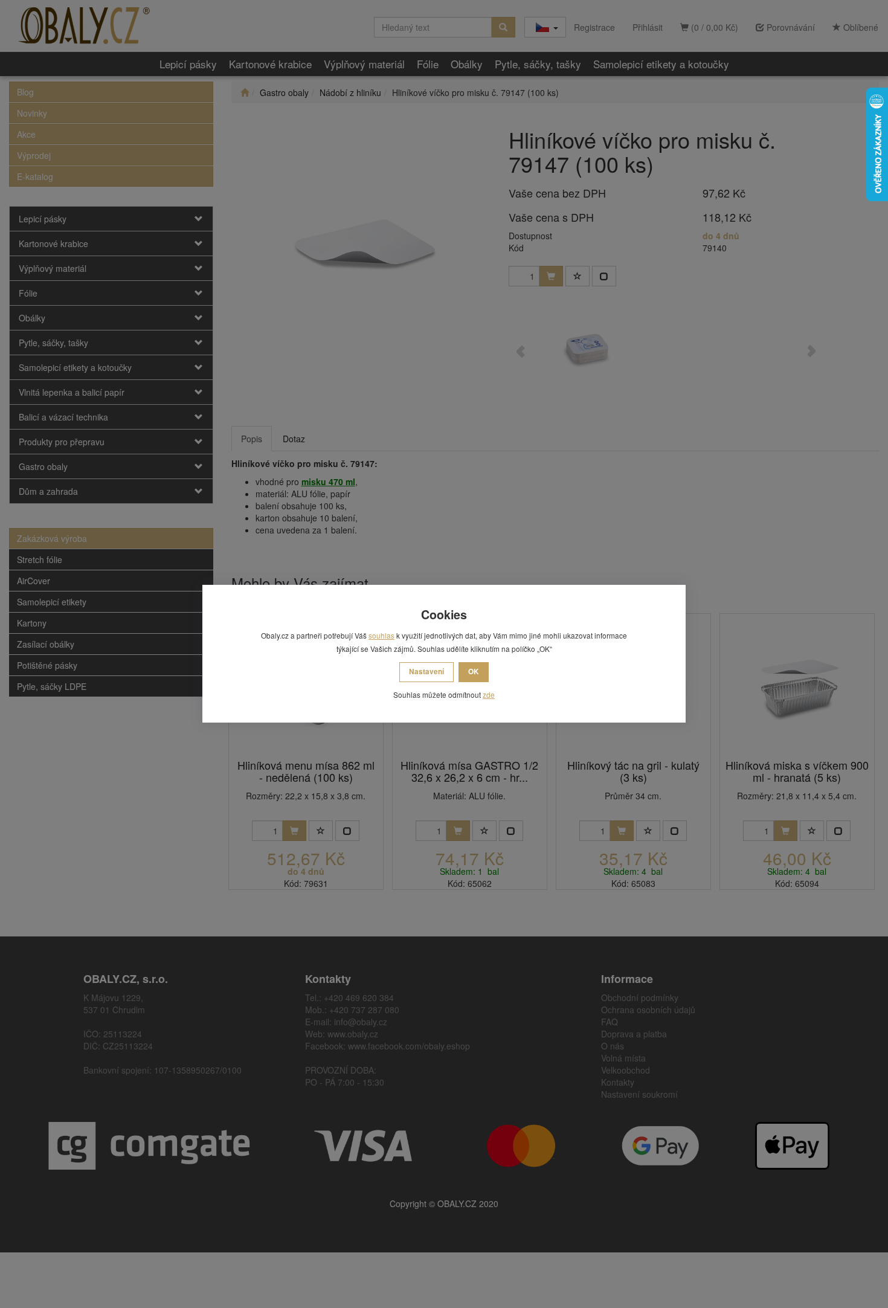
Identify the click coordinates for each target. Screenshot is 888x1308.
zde (489, 694)
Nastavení (426, 671)
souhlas (381, 635)
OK (473, 671)
